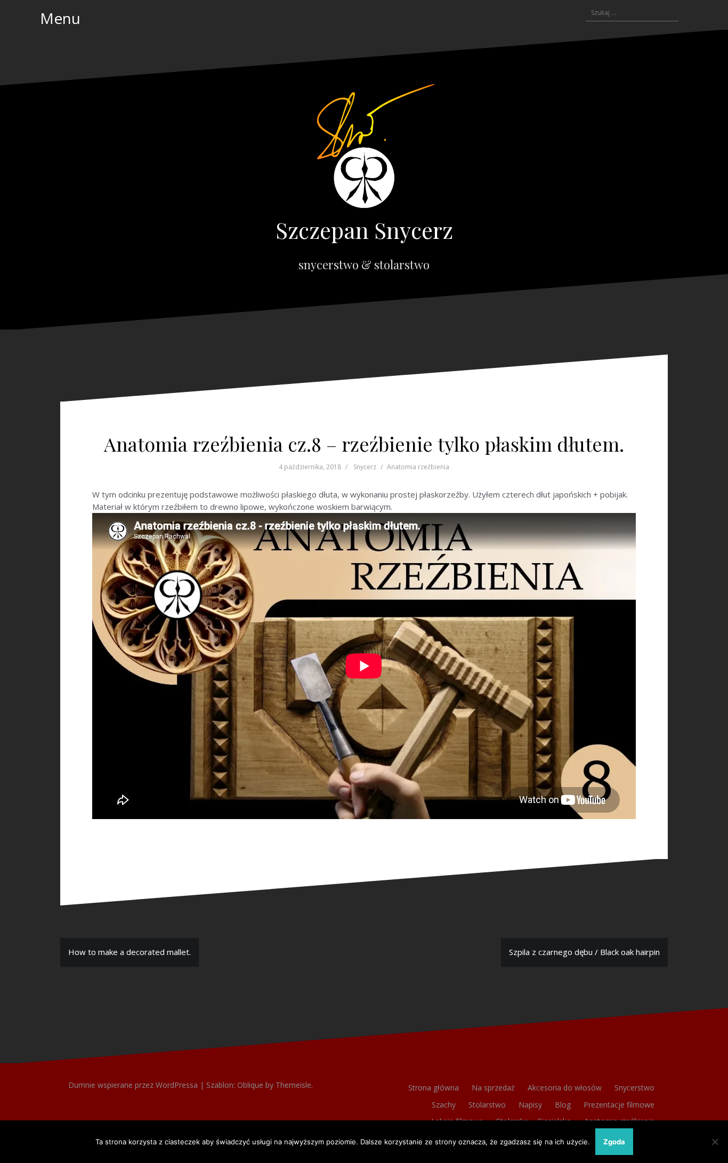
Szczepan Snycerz (364, 230)
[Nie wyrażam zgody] (714, 1141)
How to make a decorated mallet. (129, 952)
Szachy (444, 1105)
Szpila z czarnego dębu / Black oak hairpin (584, 952)
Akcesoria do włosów (565, 1087)
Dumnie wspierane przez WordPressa (133, 1085)
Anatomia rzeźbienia (418, 466)
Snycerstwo (634, 1087)
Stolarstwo (487, 1105)
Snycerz (364, 466)
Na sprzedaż (493, 1087)
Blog (563, 1105)
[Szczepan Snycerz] (364, 149)
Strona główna (433, 1087)
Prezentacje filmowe (619, 1105)
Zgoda (614, 1141)
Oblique (250, 1085)
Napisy (530, 1105)
